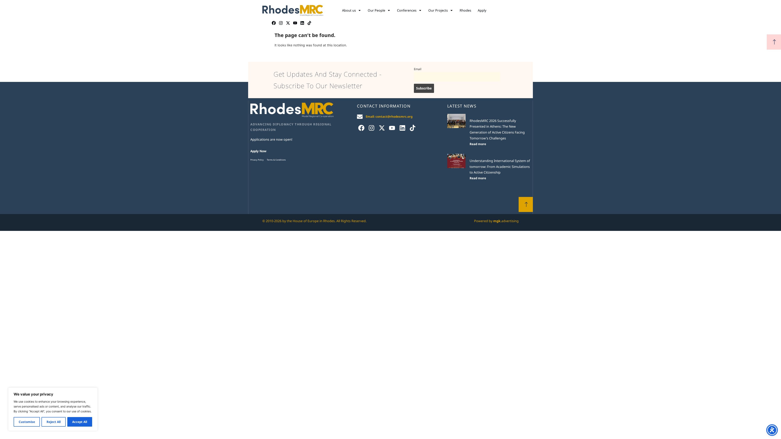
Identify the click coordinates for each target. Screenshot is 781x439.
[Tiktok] (309, 23)
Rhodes (465, 10)
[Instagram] (281, 23)
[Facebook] (274, 23)
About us (349, 10)
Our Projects (438, 10)
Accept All (79, 422)
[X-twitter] (288, 23)
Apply (482, 10)
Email (417, 69)
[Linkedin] (302, 23)
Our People (376, 10)
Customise (27, 422)
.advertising (506, 221)
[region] (53, 409)
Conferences (407, 10)
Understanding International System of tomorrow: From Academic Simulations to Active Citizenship (500, 167)
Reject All (54, 422)
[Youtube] (295, 23)
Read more (478, 144)
